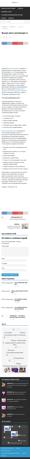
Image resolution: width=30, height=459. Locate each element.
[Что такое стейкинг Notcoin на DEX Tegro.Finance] (15, 443)
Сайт (3, 268)
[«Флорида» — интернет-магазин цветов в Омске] (5, 317)
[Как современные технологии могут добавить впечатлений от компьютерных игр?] (19, 358)
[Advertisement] (15, 57)
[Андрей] (4, 409)
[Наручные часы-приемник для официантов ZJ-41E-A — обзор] (12, 362)
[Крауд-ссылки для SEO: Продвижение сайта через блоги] (14, 433)
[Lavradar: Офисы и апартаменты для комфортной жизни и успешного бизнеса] (15, 428)
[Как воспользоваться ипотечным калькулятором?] (22, 369)
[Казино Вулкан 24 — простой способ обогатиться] (18, 364)
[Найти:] (15, 21)
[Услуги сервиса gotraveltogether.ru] (16, 331)
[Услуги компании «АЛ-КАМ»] (10, 366)
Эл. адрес (4, 263)
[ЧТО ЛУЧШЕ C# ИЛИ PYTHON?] (7, 299)
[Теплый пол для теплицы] (18, 348)
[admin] (4, 385)
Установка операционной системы (11, 15)
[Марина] (4, 394)
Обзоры (3, 18)
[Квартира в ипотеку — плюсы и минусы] (21, 340)
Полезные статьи (6, 11)
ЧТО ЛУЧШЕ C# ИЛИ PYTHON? (20, 299)
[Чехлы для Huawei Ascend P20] (6, 291)
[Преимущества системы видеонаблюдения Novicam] (7, 433)
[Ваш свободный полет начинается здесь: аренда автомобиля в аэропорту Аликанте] (22, 366)
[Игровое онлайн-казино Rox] (11, 350)
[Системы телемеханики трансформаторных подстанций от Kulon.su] (21, 335)
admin (10, 37)
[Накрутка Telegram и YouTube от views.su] (14, 439)
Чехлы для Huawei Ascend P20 (19, 291)
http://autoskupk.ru (13, 68)
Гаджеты (20, 8)
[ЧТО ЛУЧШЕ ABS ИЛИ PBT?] (7, 283)
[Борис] (4, 401)
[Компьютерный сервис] (9, 356)
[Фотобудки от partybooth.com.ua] (7, 369)
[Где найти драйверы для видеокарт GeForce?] (14, 352)
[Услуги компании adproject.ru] (7, 338)
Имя (3, 258)
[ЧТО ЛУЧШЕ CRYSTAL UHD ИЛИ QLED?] (7, 308)
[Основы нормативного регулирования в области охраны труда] (15, 344)
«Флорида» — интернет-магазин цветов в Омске (17, 316)
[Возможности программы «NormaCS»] (22, 333)
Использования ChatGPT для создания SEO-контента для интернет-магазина (17, 385)
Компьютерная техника (8, 8)
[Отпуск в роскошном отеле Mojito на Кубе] (22, 441)
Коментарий (5, 246)
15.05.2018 (4, 37)
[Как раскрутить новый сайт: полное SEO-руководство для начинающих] (7, 428)
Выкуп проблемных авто (9, 131)
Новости (11, 18)
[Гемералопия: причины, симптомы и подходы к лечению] (7, 439)
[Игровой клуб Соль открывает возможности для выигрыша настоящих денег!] (13, 340)
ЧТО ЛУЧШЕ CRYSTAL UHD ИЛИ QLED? (20, 308)
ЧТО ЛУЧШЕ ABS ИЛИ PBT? (20, 283)
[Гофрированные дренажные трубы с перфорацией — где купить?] (22, 435)
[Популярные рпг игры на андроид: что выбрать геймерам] (22, 428)
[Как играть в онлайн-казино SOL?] (8, 333)
